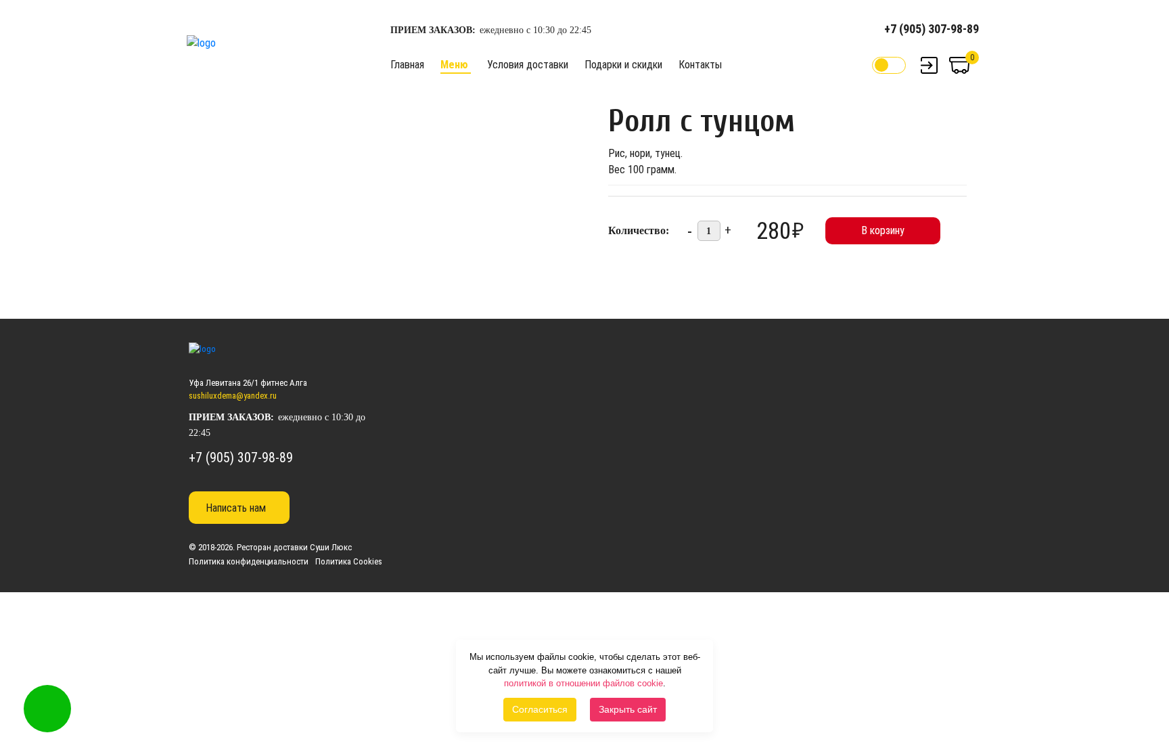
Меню (454, 64)
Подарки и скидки (623, 64)
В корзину (882, 230)
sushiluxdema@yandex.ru (233, 396)
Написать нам (236, 508)
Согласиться (540, 709)
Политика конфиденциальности (248, 561)
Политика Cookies (348, 561)
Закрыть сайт (628, 709)
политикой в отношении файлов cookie (583, 683)
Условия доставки (527, 64)
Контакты (700, 64)
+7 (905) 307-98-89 (931, 29)
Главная (407, 64)
